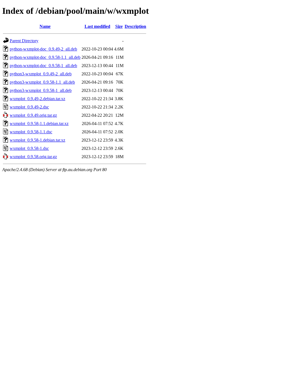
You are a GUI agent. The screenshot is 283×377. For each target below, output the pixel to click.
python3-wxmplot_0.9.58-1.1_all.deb (42, 82)
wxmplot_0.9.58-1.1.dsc (31, 131)
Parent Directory (24, 40)
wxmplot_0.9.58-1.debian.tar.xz (37, 140)
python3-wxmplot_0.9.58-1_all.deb (41, 90)
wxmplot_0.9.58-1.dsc (29, 148)
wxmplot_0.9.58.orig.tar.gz (33, 156)
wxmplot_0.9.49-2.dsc (29, 107)
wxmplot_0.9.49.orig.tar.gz (33, 115)
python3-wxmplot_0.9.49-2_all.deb (41, 73)
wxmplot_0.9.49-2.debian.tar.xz (37, 98)
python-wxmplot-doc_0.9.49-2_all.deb (43, 49)
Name (45, 26)
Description (135, 26)
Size (119, 26)
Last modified (97, 26)
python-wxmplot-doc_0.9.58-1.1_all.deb (45, 57)
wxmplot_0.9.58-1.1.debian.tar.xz (39, 123)
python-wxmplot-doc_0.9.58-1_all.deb (43, 65)
